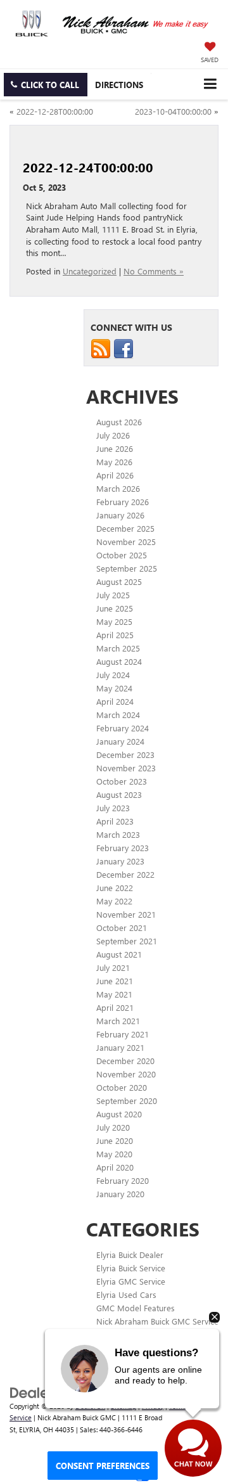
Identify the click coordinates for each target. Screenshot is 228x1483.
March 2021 (118, 1020)
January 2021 (120, 1047)
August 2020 (119, 1113)
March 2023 (118, 834)
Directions (119, 84)
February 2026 (122, 501)
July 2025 (113, 594)
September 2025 (126, 568)
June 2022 (114, 887)
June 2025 (114, 608)
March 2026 (118, 488)
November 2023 (126, 767)
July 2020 (113, 1127)
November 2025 (126, 541)
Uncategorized (90, 271)
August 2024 (119, 661)
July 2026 (113, 435)
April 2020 (115, 1167)
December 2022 (125, 874)
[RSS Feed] (101, 347)
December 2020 (125, 1060)
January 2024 (120, 741)
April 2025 (115, 634)
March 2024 (118, 714)
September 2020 (126, 1100)
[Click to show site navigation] (210, 84)
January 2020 (120, 1193)
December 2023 (125, 754)
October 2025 (121, 554)
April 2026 (115, 475)
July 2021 (113, 967)
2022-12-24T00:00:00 (88, 167)
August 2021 (119, 954)
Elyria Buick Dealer (129, 1254)
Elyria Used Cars (126, 1294)
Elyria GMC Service (130, 1281)
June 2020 (114, 1140)
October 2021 (121, 927)
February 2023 (122, 847)
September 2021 (126, 940)
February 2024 (122, 727)
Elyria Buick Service (130, 1267)
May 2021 (114, 994)
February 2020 (122, 1180)
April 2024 (115, 701)
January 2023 (120, 861)
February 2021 (122, 1034)
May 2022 (114, 901)
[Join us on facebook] (123, 347)
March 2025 (118, 648)
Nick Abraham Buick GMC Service (157, 1321)
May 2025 (114, 621)
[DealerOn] (42, 1391)
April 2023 (115, 821)
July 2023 (113, 807)
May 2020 (114, 1153)
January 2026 (120, 515)
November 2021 (126, 914)
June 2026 (114, 448)
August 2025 (119, 581)
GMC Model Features (135, 1307)
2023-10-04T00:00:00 (173, 111)
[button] (45, 84)
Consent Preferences (102, 1465)
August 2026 (119, 421)
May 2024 (114, 688)
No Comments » (154, 271)
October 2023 (121, 781)
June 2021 (114, 980)
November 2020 (126, 1074)
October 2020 (121, 1087)
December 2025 (125, 528)
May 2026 (114, 461)
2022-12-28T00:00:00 (54, 111)
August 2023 (119, 794)
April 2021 (115, 1007)
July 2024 (113, 674)
